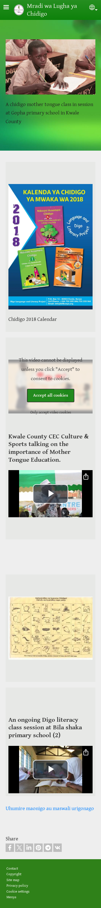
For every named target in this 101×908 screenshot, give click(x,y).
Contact (12, 868)
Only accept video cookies (50, 412)
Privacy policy (17, 886)
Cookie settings (17, 891)
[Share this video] (85, 476)
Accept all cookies (50, 395)
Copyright (13, 874)
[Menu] (9, 8)
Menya (11, 897)
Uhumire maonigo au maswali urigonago (50, 808)
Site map (12, 880)
